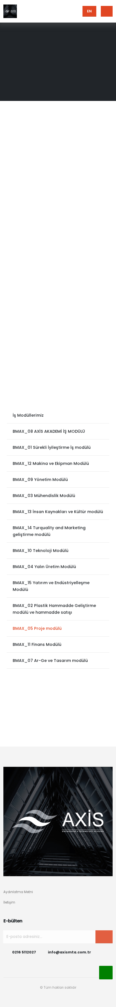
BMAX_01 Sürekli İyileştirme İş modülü (52, 447)
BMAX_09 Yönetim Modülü (40, 479)
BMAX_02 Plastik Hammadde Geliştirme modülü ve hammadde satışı (54, 609)
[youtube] (58, 1000)
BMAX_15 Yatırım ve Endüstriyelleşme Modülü (51, 586)
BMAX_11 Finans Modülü (37, 644)
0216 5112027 (24, 952)
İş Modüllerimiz (28, 415)
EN (89, 11)
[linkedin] (68, 1000)
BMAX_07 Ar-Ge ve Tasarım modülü (50, 660)
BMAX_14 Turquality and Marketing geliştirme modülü (49, 531)
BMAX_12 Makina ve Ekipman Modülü (51, 463)
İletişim (9, 902)
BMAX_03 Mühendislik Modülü (44, 495)
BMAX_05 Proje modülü (37, 628)
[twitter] (78, 1000)
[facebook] (37, 1000)
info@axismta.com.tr (69, 952)
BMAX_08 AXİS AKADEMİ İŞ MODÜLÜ (49, 431)
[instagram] (47, 1000)
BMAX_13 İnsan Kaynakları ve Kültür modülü (58, 511)
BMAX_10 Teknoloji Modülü (40, 550)
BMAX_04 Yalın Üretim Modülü (44, 566)
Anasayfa (62, 53)
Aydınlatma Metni (18, 892)
